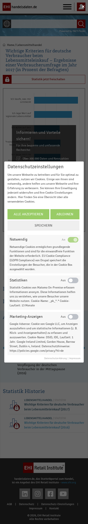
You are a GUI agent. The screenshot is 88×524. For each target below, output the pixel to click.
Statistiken (18, 280)
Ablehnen (64, 214)
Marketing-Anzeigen (26, 316)
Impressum (75, 358)
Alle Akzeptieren (28, 214)
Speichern (43, 225)
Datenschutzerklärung (55, 358)
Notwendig (18, 239)
